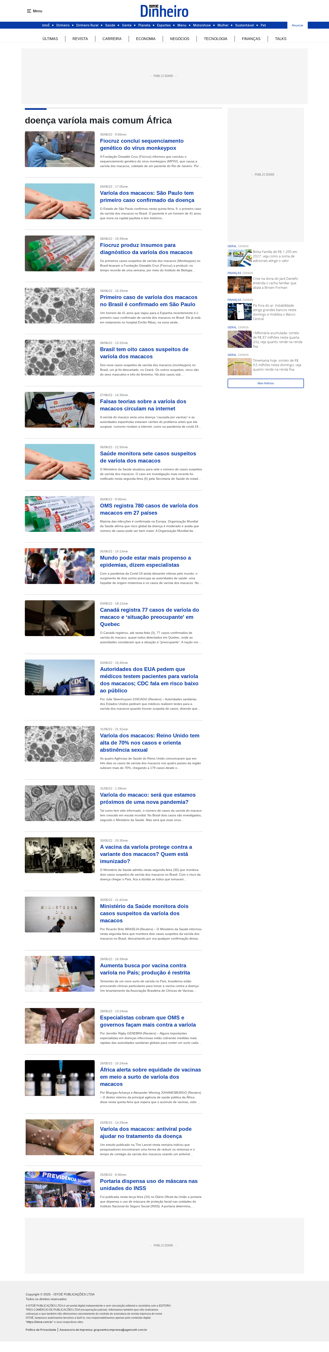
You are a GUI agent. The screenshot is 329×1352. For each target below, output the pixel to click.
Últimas (50, 39)
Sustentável (244, 25)
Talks (280, 39)
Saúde (110, 25)
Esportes (164, 25)
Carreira (112, 39)
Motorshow (202, 25)
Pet (263, 25)
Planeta (144, 25)
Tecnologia (215, 39)
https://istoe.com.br (40, 1322)
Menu (181, 25)
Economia (146, 39)
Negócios (179, 39)
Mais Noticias (266, 383)
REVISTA (80, 39)
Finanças (251, 39)
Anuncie (297, 25)
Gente (127, 25)
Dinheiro (63, 25)
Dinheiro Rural (87, 25)
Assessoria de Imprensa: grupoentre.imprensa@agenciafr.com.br (103, 1329)
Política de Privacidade (41, 1329)
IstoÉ (46, 25)
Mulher (223, 25)
